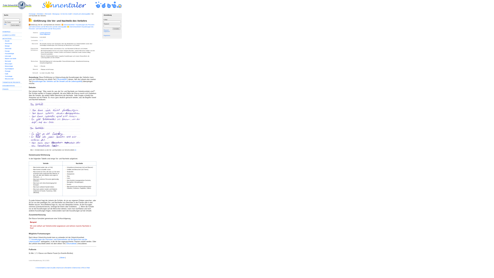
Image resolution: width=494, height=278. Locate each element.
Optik (6, 74)
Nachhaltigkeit (9, 69)
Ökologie (7, 71)
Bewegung (56, 14)
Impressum (60, 267)
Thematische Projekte (11, 82)
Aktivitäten (40, 14)
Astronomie (8, 43)
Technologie (8, 76)
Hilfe (5, 24)
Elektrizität (8, 48)
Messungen (8, 63)
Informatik (8, 56)
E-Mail (105, 19)
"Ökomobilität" (62, 79)
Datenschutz (77, 267)
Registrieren (107, 35)
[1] (75, 150)
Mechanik (48, 14)
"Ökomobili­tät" (71, 244)
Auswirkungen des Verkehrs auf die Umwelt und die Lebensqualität (57, 81)
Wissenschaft (9, 79)
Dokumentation (8, 85)
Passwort (106, 24)
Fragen (5, 89)
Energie (7, 51)
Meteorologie (9, 66)
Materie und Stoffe (10, 58)
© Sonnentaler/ (45, 267)
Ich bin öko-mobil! (66, 14)
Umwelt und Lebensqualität (81, 14)
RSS (83, 267)
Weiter (62, 257)
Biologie (7, 46)
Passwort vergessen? (107, 30)
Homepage (32, 14)
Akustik (7, 41)
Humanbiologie (9, 53)
